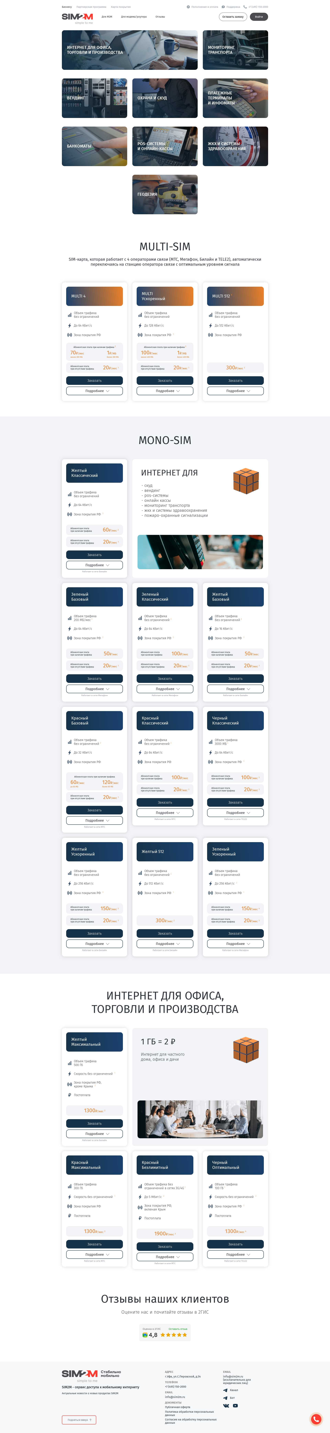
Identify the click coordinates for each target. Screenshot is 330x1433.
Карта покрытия (121, 6)
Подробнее (94, 391)
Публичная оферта (177, 1407)
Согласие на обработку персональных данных (191, 1421)
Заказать (94, 380)
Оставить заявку (233, 16)
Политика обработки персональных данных (189, 1413)
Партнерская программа (91, 6)
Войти (259, 16)
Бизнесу (67, 6)
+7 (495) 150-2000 (175, 1386)
